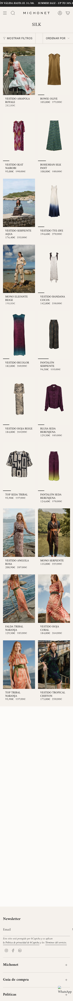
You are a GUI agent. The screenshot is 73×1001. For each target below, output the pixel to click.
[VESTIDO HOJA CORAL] (54, 598)
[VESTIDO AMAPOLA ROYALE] (19, 71)
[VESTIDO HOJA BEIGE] (19, 401)
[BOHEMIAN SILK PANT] (54, 137)
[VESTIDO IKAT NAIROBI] (19, 137)
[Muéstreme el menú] (5, 13)
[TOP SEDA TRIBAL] (19, 466)
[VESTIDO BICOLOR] (19, 335)
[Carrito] (68, 13)
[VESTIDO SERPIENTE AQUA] (19, 203)
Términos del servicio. (56, 942)
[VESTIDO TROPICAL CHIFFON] (54, 664)
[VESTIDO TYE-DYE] (54, 203)
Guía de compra (16, 979)
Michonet (10, 965)
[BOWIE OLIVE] (54, 71)
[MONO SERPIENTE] (54, 532)
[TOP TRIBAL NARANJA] (19, 664)
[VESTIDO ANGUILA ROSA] (19, 532)
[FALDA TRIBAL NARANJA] (19, 598)
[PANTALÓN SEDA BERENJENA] (54, 466)
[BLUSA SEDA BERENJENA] (54, 401)
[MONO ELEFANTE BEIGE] (19, 269)
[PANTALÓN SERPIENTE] (54, 335)
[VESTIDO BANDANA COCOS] (54, 269)
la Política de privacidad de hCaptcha (21, 942)
